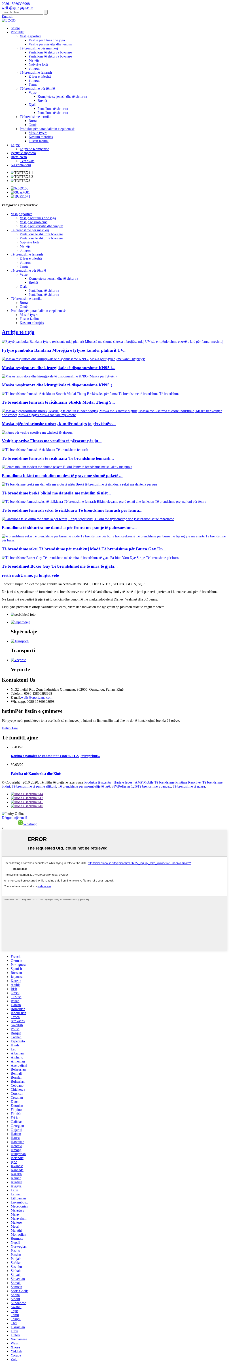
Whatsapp (30, 824)
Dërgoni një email (14, 818)
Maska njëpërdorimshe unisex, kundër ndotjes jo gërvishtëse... (59, 423)
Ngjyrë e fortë (38, 64)
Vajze (32, 92)
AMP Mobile (144, 782)
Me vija (34, 60)
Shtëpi (15, 28)
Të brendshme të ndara (189, 786)
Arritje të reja (18, 332)
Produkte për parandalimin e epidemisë (47, 129)
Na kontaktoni (21, 165)
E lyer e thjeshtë (40, 76)
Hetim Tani (10, 728)
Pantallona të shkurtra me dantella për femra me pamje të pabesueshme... (69, 527)
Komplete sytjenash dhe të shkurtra (62, 96)
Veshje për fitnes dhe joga (47, 40)
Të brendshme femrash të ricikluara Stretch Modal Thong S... (58, 402)
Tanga (33, 84)
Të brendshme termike (35, 117)
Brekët (42, 100)
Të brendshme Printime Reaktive (177, 782)
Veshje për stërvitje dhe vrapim (50, 44)
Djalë (32, 104)
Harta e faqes (123, 782)
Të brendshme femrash (36, 72)
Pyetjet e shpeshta (23, 153)
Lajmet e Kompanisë (34, 149)
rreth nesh (30, 575)
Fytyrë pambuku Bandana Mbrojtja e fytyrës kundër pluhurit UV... (64, 350)
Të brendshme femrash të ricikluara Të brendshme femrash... (58, 458)
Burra (33, 121)
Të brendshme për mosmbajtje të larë (84, 786)
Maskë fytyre (38, 133)
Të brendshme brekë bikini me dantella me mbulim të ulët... (56, 493)
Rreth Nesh (19, 157)
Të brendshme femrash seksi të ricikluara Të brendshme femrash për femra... (72, 510)
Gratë (32, 125)
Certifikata (27, 161)
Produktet (17, 32)
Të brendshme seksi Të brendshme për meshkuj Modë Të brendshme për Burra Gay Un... (84, 549)
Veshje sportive (30, 36)
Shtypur (34, 68)
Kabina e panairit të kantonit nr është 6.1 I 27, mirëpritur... (55, 756)
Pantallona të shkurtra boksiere (50, 52)
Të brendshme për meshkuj (39, 48)
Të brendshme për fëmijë (37, 88)
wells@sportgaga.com (36, 697)
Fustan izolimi (39, 141)
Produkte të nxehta (97, 782)
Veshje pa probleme (33, 222)
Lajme (15, 145)
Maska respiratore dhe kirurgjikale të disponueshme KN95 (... (58, 367)
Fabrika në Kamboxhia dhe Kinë (36, 773)
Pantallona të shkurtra (53, 109)
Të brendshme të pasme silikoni (34, 786)
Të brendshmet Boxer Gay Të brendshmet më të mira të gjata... (60, 566)
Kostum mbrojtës (41, 137)
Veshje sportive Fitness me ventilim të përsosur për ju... (52, 441)
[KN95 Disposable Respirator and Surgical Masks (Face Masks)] (59, 376)
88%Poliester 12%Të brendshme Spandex (141, 786)
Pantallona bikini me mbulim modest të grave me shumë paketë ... (62, 475)
